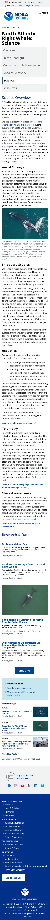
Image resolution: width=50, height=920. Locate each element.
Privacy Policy (30, 907)
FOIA (24, 904)
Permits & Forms (12, 826)
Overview (9, 50)
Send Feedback (13, 877)
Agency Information (12, 801)
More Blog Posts (9, 754)
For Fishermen (9, 819)
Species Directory (11, 27)
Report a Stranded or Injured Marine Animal (25, 866)
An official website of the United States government (24, 4)
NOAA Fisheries (25, 916)
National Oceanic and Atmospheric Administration (24, 913)
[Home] (15, 15)
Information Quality (37, 904)
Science (9, 80)
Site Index (9, 815)
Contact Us (7, 852)
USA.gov (42, 907)
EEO (17, 904)
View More (24, 670)
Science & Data (11, 848)
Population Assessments (19, 688)
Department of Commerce (24, 910)
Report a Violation (13, 862)
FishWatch (9, 811)
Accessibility (8, 904)
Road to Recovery (14, 73)
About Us (8, 804)
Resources (10, 88)
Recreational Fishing (14, 833)
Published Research (13, 844)
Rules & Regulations (14, 822)
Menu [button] (45, 12)
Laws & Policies (11, 808)
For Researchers (10, 841)
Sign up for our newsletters (25, 777)
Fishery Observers (13, 837)
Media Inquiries (11, 859)
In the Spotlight (13, 58)
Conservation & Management (23, 65)
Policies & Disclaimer (13, 907)
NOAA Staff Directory (14, 869)
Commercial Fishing (13, 830)
